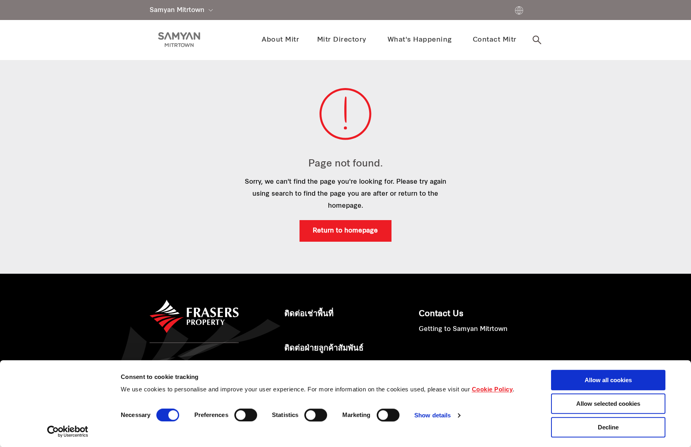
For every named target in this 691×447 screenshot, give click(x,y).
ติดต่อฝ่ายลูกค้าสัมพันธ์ (323, 349)
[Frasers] (179, 40)
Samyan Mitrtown (177, 10)
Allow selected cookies (608, 403)
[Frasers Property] (194, 316)
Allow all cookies (608, 380)
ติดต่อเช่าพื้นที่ (309, 314)
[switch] (245, 415)
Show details (432, 415)
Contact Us (441, 314)
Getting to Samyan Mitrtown (463, 329)
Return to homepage (345, 231)
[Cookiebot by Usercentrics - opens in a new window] (68, 431)
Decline (608, 427)
